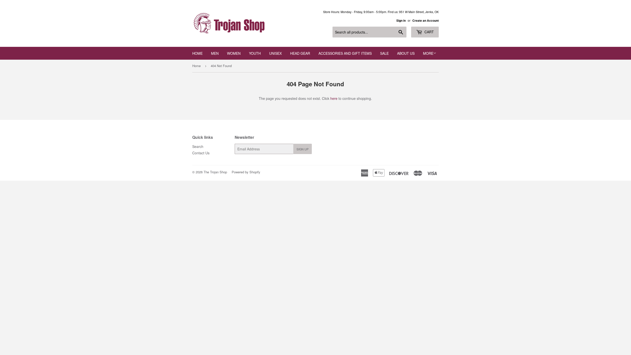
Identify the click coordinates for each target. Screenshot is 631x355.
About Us (406, 53)
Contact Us (201, 152)
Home (197, 53)
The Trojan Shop (215, 172)
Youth (255, 53)
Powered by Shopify (246, 172)
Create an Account (425, 20)
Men (215, 53)
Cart (428, 31)
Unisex (275, 53)
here (333, 98)
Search (197, 146)
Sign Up (303, 149)
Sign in (401, 20)
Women (234, 53)
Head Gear (300, 53)
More (428, 53)
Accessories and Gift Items (345, 53)
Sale (384, 53)
